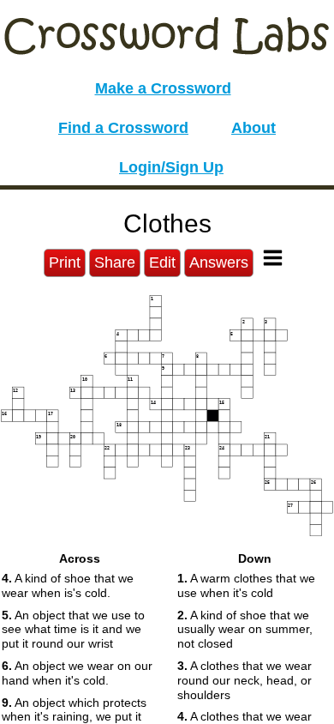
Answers (218, 262)
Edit (162, 262)
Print (65, 262)
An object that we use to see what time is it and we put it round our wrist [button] (73, 629)
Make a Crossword (163, 88)
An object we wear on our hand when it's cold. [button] (77, 673)
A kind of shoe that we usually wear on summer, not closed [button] (245, 629)
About (253, 127)
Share (114, 262)
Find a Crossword (123, 127)
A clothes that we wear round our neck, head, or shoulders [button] (244, 680)
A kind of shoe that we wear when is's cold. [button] (68, 585)
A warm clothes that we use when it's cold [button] (246, 585)
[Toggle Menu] (273, 258)
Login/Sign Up (171, 167)
